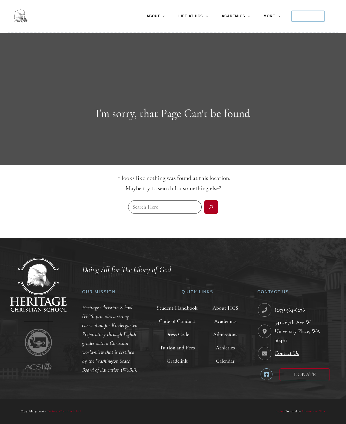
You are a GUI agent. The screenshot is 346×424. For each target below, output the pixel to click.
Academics (233, 16)
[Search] (335, 16)
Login (279, 411)
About (153, 16)
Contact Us (287, 353)
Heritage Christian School (63, 411)
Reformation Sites (313, 411)
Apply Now (308, 16)
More (269, 16)
